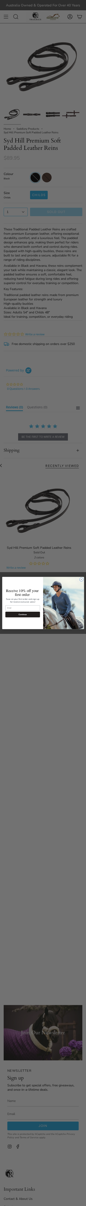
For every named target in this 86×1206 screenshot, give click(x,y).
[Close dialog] (81, 579)
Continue (22, 615)
